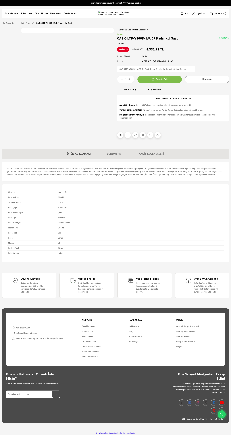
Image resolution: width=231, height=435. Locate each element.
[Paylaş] (120, 135)
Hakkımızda (134, 326)
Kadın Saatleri (88, 336)
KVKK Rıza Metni (183, 336)
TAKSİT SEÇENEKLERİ (150, 153)
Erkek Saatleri (88, 331)
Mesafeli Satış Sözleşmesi (187, 326)
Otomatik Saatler (89, 341)
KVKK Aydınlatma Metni (186, 331)
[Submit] (56, 394)
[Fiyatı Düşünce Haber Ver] (150, 135)
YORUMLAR (114, 153)
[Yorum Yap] (128, 135)
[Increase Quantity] (131, 79)
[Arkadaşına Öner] (158, 135)
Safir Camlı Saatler (90, 357)
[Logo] (115, 13)
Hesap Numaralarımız (185, 341)
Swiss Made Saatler (90, 352)
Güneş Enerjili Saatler (91, 347)
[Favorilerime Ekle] (135, 135)
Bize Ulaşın (133, 341)
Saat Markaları (88, 326)
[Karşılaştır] (143, 135)
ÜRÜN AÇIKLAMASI (79, 153)
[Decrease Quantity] (120, 79)
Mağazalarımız (135, 336)
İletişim (179, 347)
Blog (131, 331)
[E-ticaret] (115, 433)
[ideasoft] (101, 433)
